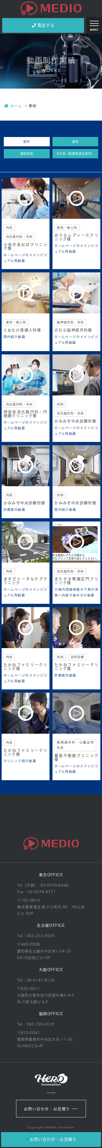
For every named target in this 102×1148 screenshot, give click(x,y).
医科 (26, 141)
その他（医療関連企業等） (75, 153)
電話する (45, 25)
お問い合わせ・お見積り (47, 1109)
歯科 (75, 141)
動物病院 (26, 153)
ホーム (16, 105)
